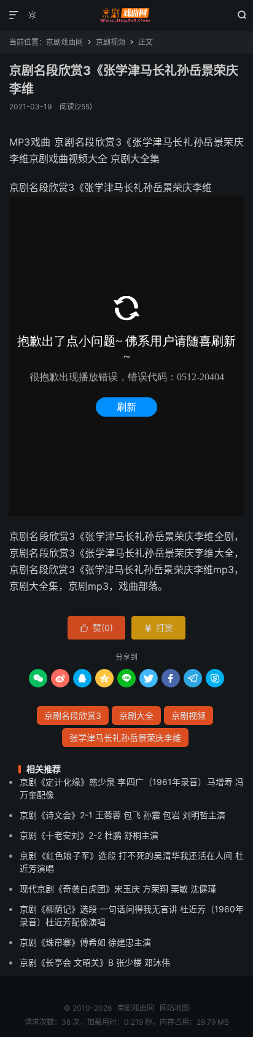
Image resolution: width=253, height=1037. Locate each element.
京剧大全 (136, 715)
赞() (96, 627)
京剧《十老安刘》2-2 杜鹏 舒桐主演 (89, 835)
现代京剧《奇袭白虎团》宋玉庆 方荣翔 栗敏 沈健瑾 (118, 888)
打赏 (158, 627)
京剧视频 (110, 42)
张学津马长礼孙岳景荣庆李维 (125, 737)
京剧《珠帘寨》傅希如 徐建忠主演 (85, 942)
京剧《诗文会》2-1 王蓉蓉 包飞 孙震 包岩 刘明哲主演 (122, 815)
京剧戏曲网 (126, 15)
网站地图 (174, 1007)
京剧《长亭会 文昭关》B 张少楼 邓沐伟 (95, 962)
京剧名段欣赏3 (72, 715)
